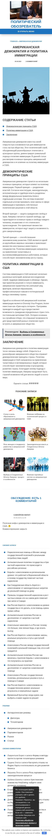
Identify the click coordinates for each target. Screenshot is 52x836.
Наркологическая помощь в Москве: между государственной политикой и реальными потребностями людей (26, 555)
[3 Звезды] (34, 383)
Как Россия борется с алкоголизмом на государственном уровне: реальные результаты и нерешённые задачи (24, 688)
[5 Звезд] (38, 383)
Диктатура (15, 718)
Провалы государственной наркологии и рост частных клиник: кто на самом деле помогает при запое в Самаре (27, 598)
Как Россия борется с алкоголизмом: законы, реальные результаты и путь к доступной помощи (27, 638)
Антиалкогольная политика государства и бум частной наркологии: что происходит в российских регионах (28, 565)
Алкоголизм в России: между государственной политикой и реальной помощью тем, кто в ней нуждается (28, 648)
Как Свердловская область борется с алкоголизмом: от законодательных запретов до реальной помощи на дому (27, 588)
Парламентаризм (15, 732)
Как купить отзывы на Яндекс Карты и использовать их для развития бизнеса (28, 765)
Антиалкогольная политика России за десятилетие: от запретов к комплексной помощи (25, 668)
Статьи (10, 741)
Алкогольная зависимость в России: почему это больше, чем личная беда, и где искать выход (27, 628)
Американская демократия (30, 41)
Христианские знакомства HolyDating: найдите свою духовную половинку (25, 783)
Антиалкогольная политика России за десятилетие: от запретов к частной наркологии (24, 618)
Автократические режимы (19, 713)
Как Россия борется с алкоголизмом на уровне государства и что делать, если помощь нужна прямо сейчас (28, 608)
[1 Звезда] (30, 383)
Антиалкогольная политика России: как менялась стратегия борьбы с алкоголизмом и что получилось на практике (28, 658)
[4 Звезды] (36, 383)
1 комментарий (31, 61)
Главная (13, 41)
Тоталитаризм (16, 722)
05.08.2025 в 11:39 (20, 518)
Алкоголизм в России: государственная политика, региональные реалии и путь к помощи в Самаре (25, 678)
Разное (10, 737)
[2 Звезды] (32, 383)
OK (44, 833)
